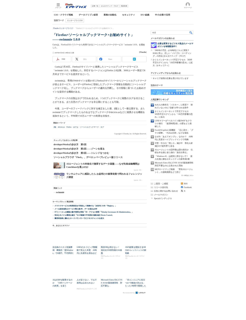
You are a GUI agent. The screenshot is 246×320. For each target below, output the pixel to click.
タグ (102, 127)
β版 (55, 127)
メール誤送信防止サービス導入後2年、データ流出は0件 (76, 209)
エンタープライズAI (75, 20)
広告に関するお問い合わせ (166, 191)
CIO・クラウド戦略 (63, 15)
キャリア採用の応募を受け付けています (171, 78)
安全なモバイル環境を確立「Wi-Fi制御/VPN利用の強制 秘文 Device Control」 (84, 215)
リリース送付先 (161, 187)
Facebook (188, 187)
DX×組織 (145, 15)
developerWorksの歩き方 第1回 (70, 144)
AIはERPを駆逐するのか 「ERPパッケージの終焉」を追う (62, 283)
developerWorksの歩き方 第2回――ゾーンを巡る (79, 148)
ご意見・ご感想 (161, 184)
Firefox (68, 127)
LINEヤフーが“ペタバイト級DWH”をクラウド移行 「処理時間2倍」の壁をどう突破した (173, 123)
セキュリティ (128, 15)
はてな (75, 127)
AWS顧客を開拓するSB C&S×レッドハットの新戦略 (135, 250)
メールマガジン (161, 195)
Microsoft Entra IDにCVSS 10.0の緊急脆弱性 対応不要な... (111, 283)
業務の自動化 (110, 15)
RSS (185, 184)
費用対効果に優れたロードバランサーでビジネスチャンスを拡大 (79, 218)
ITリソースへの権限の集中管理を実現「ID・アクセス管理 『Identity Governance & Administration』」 (94, 212)
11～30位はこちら (187, 175)
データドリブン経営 (88, 15)
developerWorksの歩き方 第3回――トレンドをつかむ (81, 153)
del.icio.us (61, 127)
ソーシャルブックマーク (89, 127)
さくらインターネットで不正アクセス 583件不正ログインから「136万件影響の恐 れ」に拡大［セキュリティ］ (173, 63)
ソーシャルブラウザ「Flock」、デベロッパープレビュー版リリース (88, 157)
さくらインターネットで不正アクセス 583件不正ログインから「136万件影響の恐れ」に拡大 (174, 114)
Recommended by (129, 293)
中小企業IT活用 (162, 15)
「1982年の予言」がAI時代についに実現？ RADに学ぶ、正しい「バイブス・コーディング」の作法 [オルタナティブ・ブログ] (172, 53)
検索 (191, 33)
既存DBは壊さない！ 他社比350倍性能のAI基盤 (111, 250)
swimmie (60, 192)
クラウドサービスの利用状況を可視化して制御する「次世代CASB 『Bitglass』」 (86, 206)
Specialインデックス (163, 198)
